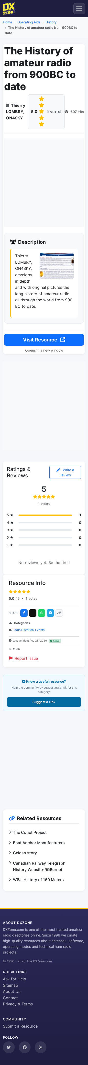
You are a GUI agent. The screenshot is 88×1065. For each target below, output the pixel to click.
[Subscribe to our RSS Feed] (40, 1047)
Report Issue (25, 658)
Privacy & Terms (18, 1003)
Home (7, 22)
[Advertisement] (44, 182)
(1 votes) (54, 112)
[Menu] (79, 8)
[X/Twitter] (32, 613)
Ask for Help (14, 978)
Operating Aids (28, 22)
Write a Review (66, 472)
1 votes (31, 598)
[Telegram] (50, 613)
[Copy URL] (59, 613)
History (51, 22)
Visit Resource (40, 340)
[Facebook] (24, 613)
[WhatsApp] (41, 613)
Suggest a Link (44, 702)
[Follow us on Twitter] (9, 1047)
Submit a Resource (20, 1026)
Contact (10, 997)
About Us (11, 991)
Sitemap (10, 985)
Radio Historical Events (28, 630)
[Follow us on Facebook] (25, 1047)
